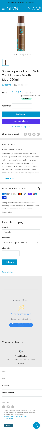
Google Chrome (9, 416)
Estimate (10, 262)
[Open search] (29, 8)
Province (6, 237)
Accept (8, 425)
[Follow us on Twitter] (8, 407)
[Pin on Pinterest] (29, 134)
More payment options (21, 126)
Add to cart (21, 114)
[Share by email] (38, 134)
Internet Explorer (20, 416)
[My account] (33, 8)
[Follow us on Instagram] (12, 407)
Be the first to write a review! (21, 325)
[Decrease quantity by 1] (14, 106)
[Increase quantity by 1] (29, 106)
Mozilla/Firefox (8, 418)
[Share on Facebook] (25, 134)
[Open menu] (3, 9)
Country (5, 227)
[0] (38, 8)
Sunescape (6, 85)
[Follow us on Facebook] (3, 407)
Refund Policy (7, 272)
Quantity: (6, 106)
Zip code (6, 248)
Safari (28, 416)
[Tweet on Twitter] (34, 134)
